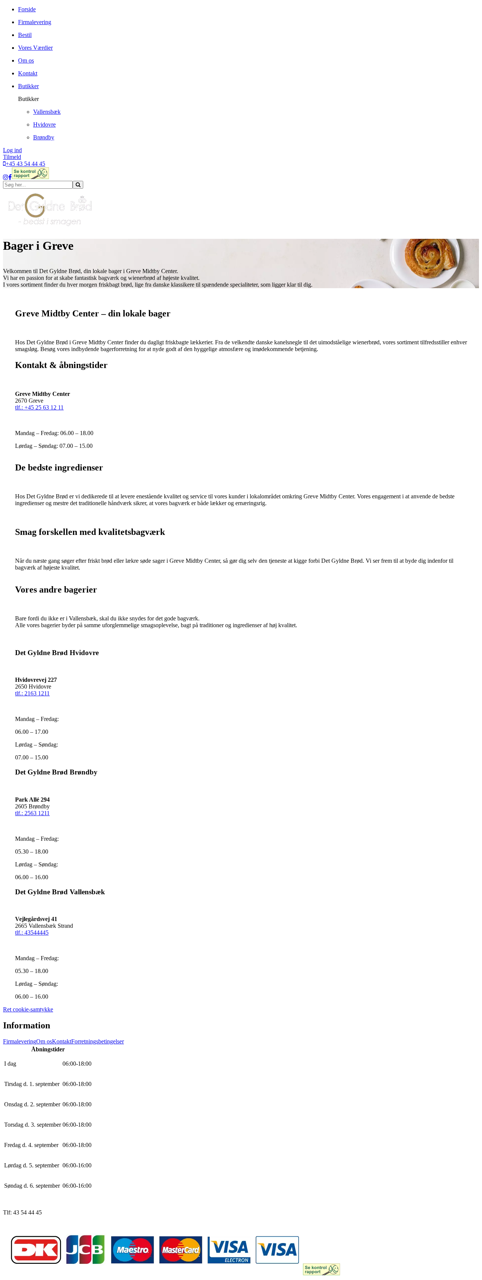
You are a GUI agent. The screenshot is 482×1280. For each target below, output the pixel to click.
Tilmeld (12, 157)
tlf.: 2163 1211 (32, 693)
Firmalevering (19, 1041)
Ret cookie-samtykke (28, 1009)
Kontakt (61, 1041)
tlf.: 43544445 (32, 932)
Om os (44, 1041)
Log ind (12, 150)
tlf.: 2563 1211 (32, 813)
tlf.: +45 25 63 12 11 (39, 407)
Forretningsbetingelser (97, 1041)
